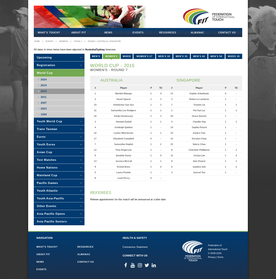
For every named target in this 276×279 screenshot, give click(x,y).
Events (138, 32)
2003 (44, 108)
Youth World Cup (49, 121)
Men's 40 (199, 56)
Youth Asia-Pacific (50, 198)
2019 (44, 85)
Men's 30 (164, 56)
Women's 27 (144, 56)
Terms (220, 257)
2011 (44, 97)
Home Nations (47, 167)
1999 (44, 114)
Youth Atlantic (47, 190)
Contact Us (227, 32)
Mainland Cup (47, 175)
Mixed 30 (234, 56)
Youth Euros (46, 144)
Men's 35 (182, 56)
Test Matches (46, 159)
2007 (44, 102)
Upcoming (44, 57)
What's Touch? (49, 32)
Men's (96, 56)
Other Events (46, 206)
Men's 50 (216, 56)
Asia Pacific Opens (51, 213)
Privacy (212, 257)
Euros (41, 136)
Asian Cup (44, 152)
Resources (167, 32)
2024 (44, 79)
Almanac (197, 32)
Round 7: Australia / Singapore (104, 41)
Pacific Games (47, 182)
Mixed (127, 56)
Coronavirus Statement (135, 247)
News (108, 32)
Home (37, 41)
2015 (44, 91)
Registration (46, 65)
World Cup (45, 72)
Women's (63, 41)
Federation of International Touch (192, 251)
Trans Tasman (47, 129)
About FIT (78, 32)
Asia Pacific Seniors (52, 221)
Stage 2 (78, 41)
